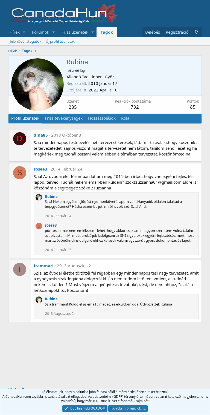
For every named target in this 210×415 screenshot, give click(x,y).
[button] (24, 32)
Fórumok (40, 32)
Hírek (15, 32)
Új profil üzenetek (60, 41)
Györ (109, 76)
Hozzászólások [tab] (102, 118)
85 (193, 107)
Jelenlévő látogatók (25, 41)
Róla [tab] (125, 118)
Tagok (107, 32)
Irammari (44, 265)
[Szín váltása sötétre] (196, 32)
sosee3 (40, 169)
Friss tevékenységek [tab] (64, 118)
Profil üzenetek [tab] (25, 118)
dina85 (41, 135)
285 (73, 107)
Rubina (51, 196)
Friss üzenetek (75, 32)
